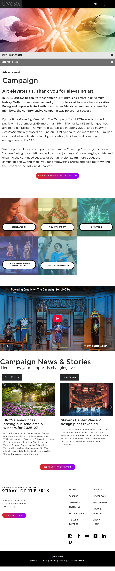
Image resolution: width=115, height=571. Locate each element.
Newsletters (76, 513)
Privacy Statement (38, 561)
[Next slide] (110, 407)
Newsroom (99, 496)
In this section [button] (12, 55)
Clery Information (76, 561)
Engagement (100, 503)
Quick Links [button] (10, 62)
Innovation (96, 227)
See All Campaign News (56, 467)
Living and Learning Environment (19, 264)
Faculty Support (57, 227)
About (72, 490)
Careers (73, 496)
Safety (53, 561)
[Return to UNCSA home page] (11, 4)
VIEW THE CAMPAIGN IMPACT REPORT (56, 176)
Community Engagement (57, 265)
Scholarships (19, 227)
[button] (95, 4)
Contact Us (14, 515)
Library (97, 490)
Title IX (62, 561)
